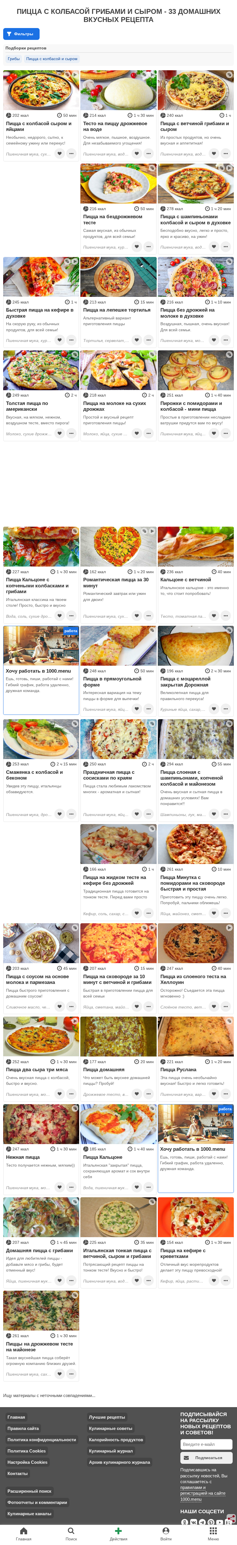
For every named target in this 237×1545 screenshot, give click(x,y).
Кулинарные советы (110, 1428)
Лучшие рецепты (107, 1417)
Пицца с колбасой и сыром (51, 58)
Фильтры (23, 34)
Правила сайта (23, 1428)
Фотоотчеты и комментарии (37, 1502)
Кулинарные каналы (29, 1513)
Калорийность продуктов (116, 1439)
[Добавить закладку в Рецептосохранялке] (59, 153)
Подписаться (208, 1457)
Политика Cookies (27, 1450)
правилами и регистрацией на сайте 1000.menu (202, 1493)
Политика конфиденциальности (42, 1439)
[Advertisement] (41, 200)
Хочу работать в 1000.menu (38, 670)
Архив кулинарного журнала (119, 1462)
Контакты (18, 1473)
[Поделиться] (231, 1518)
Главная (16, 1417)
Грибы (14, 58)
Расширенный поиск (29, 1491)
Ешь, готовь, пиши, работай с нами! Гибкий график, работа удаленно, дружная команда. (39, 684)
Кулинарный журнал (111, 1450)
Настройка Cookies (27, 1462)
